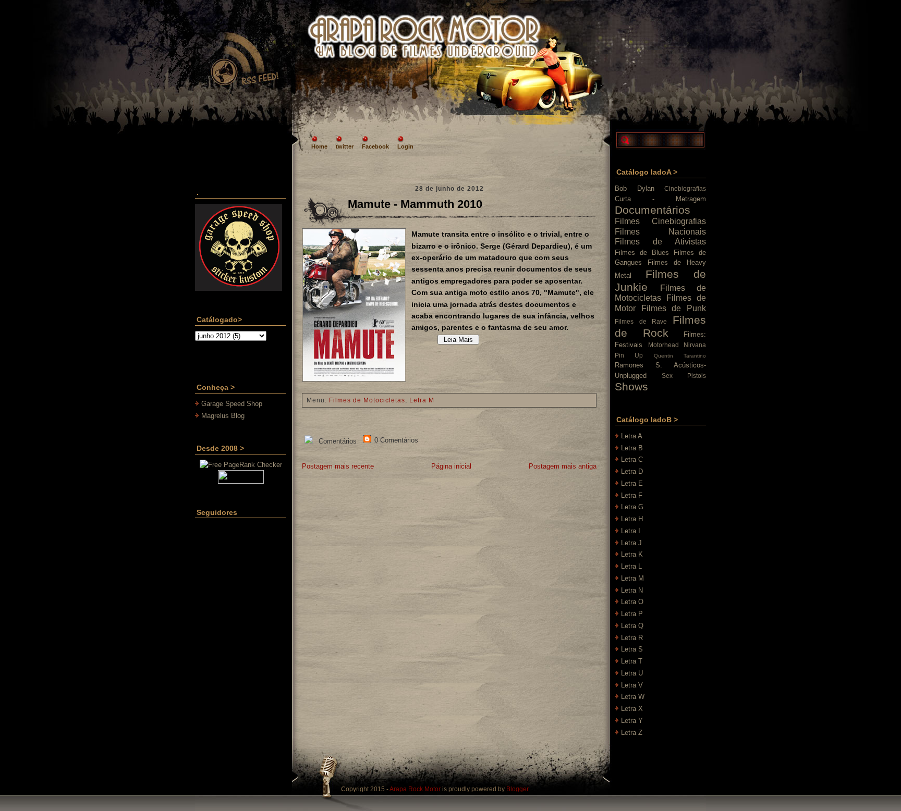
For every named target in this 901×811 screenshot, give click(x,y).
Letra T (631, 661)
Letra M (421, 400)
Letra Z (631, 732)
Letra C (632, 459)
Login (405, 146)
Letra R (632, 638)
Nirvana (695, 344)
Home (319, 146)
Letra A (631, 436)
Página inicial (451, 466)
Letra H (632, 519)
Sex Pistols (684, 375)
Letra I (630, 531)
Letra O (632, 602)
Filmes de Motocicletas (367, 400)
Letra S (632, 649)
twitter (345, 146)
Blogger (517, 789)
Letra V (632, 685)
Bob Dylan (634, 188)
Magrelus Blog (223, 416)
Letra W (632, 697)
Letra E (632, 483)
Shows (631, 386)
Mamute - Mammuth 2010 (415, 204)
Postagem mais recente (338, 466)
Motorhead (663, 344)
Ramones (629, 365)
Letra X (632, 708)
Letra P (632, 614)
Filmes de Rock (660, 326)
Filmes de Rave (641, 321)
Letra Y (632, 720)
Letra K (632, 554)
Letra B (632, 448)
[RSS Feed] (244, 59)
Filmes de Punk (673, 308)
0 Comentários (395, 440)
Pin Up (629, 355)
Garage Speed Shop (231, 404)
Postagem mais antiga (562, 466)
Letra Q (632, 626)
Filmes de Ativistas (660, 241)
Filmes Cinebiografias (660, 221)
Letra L (631, 566)
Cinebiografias (685, 188)
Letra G (632, 507)
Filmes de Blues (642, 252)
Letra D (632, 471)
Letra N (632, 590)
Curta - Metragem (660, 199)
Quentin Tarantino (680, 356)
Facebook (375, 146)
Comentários (336, 441)
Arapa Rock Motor (415, 789)
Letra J (631, 543)
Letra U (632, 673)
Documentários (652, 210)
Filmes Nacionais (660, 231)
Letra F (631, 495)
